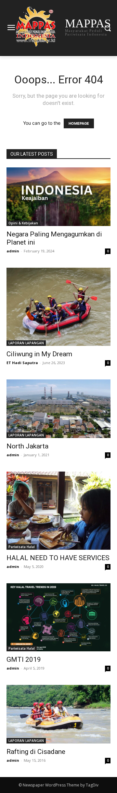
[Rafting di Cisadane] (58, 714)
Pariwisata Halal (21, 547)
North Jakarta (27, 446)
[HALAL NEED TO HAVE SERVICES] (58, 511)
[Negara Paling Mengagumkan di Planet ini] (58, 196)
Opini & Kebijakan (23, 223)
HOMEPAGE (79, 123)
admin (12, 250)
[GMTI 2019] (58, 617)
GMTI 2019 (23, 659)
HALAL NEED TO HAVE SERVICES (58, 558)
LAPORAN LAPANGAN (26, 343)
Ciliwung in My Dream (39, 354)
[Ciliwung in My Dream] (58, 307)
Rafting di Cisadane (35, 752)
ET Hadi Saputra (22, 362)
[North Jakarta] (58, 408)
